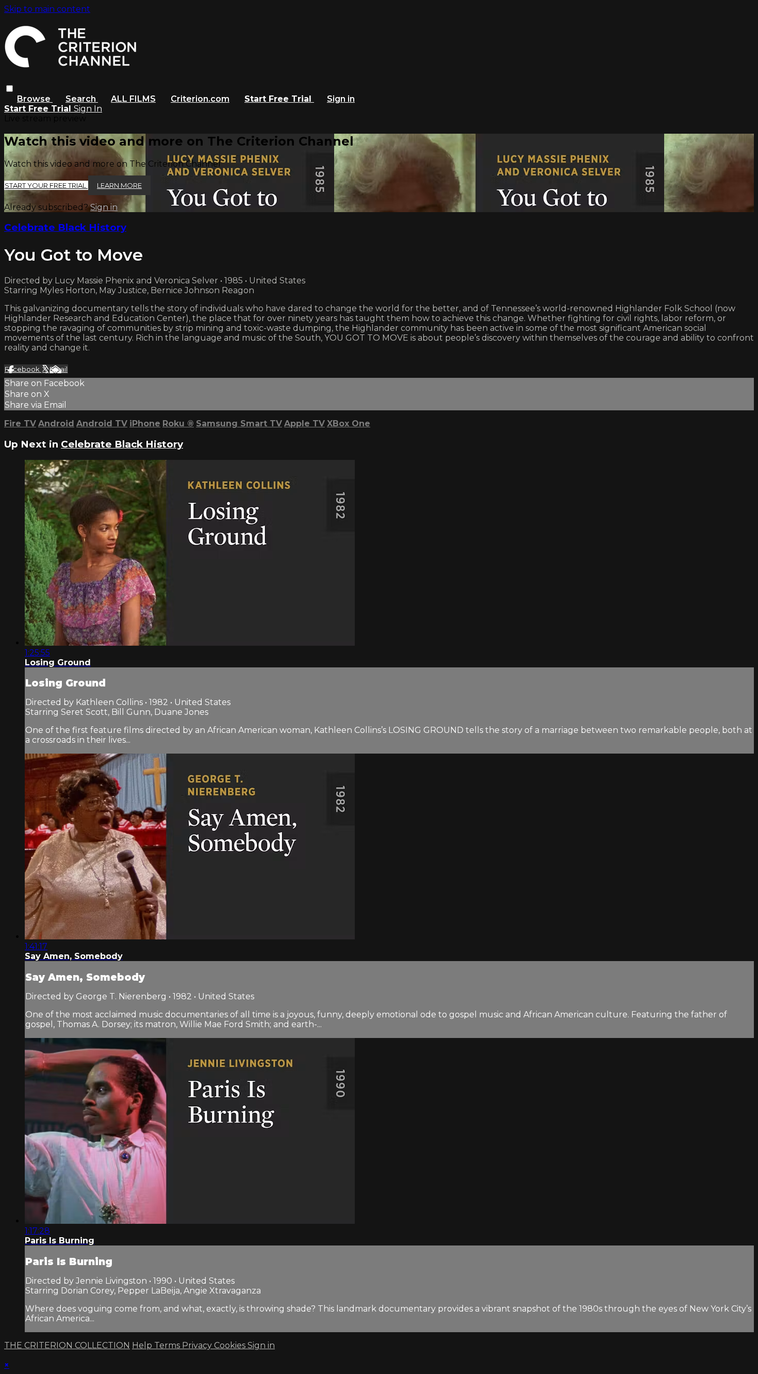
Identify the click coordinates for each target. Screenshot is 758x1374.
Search (81, 99)
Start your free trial (46, 185)
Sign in (341, 99)
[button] (9, 88)
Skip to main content (47, 9)
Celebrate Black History (65, 227)
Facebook (23, 369)
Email (59, 369)
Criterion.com (200, 99)
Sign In (88, 109)
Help (143, 1345)
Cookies (231, 1345)
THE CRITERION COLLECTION (67, 1345)
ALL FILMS (133, 99)
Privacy (198, 1345)
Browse (35, 99)
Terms (168, 1345)
